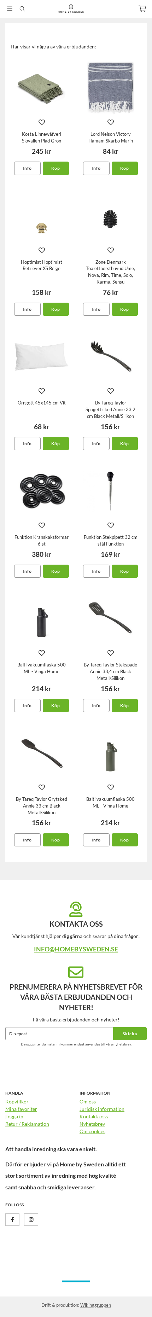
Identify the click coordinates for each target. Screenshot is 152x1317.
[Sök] (22, 9)
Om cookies (92, 1131)
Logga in (14, 1116)
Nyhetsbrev (92, 1124)
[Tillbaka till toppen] (131, 1302)
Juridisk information (102, 1109)
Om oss (88, 1102)
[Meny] (10, 8)
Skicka (130, 1033)
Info (27, 168)
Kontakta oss (94, 1116)
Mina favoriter (21, 1109)
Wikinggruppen (95, 1305)
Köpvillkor (17, 1102)
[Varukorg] (142, 8)
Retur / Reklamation (27, 1124)
